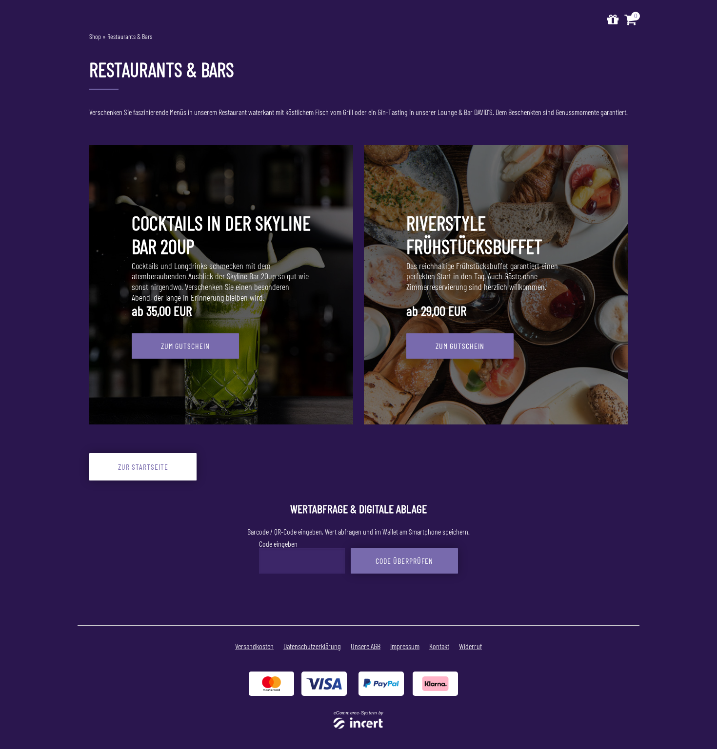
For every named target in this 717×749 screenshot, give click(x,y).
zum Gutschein (185, 345)
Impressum (404, 646)
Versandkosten (254, 646)
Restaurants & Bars (129, 36)
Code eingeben (278, 543)
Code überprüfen (404, 560)
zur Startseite (143, 466)
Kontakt (439, 646)
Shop (95, 36)
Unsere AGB (365, 646)
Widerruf (470, 646)
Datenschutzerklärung (312, 646)
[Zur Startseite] (613, 20)
